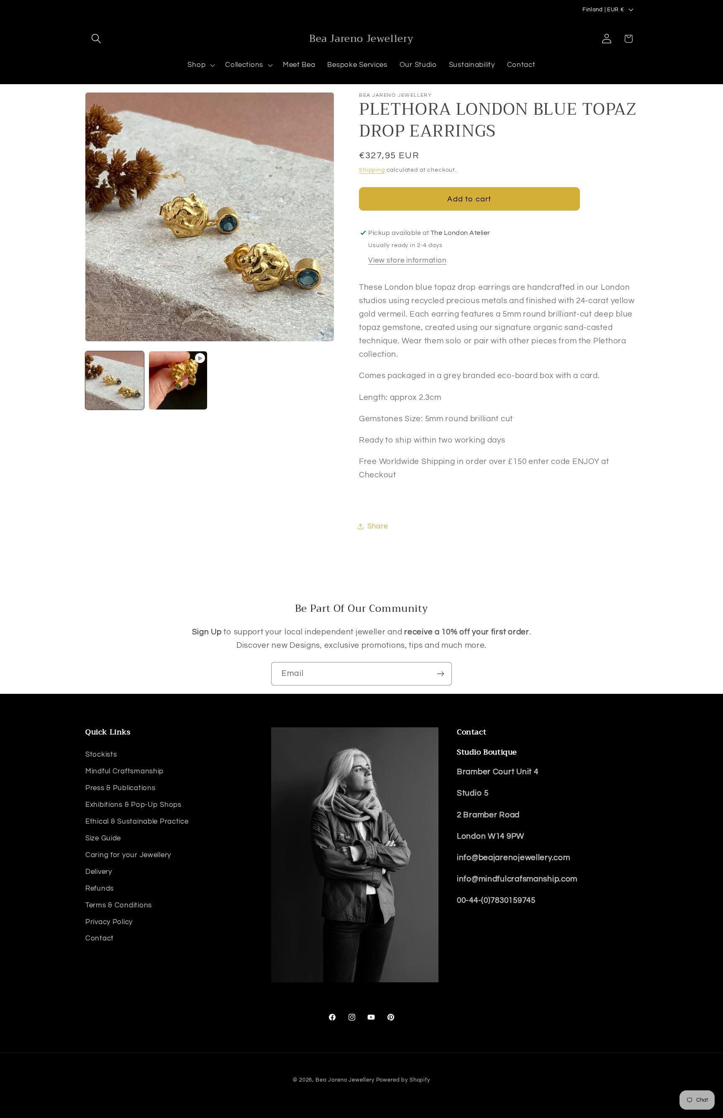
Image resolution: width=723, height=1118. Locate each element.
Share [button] (377, 526)
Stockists (101, 754)
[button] (96, 39)
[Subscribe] (440, 673)
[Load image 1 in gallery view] (114, 380)
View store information (407, 260)
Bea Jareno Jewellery (344, 1080)
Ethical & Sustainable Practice (137, 821)
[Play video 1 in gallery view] (178, 380)
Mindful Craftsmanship (124, 771)
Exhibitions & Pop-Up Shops (133, 805)
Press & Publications (120, 788)
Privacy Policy (109, 922)
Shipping (372, 170)
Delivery (98, 872)
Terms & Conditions (118, 905)
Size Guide (103, 838)
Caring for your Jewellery (128, 855)
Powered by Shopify (403, 1080)
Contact (99, 938)
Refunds (99, 888)
